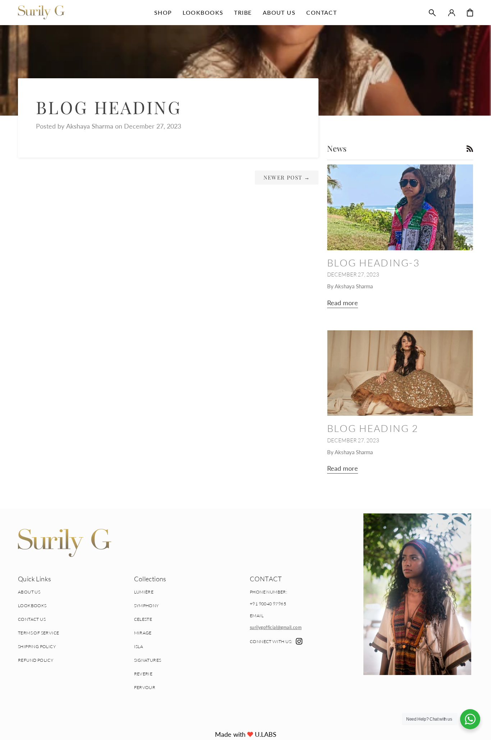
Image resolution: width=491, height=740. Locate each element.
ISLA (138, 646)
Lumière (144, 592)
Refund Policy (35, 660)
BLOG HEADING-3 (373, 263)
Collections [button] (150, 579)
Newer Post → (286, 177)
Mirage (143, 633)
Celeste (143, 619)
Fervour (145, 687)
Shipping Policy (37, 646)
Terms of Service (38, 633)
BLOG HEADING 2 (372, 428)
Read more (342, 303)
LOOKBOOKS (32, 605)
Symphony (146, 605)
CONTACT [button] (266, 579)
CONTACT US (32, 619)
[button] (163, 12)
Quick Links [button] (34, 579)
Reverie (143, 673)
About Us (29, 592)
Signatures (147, 660)
